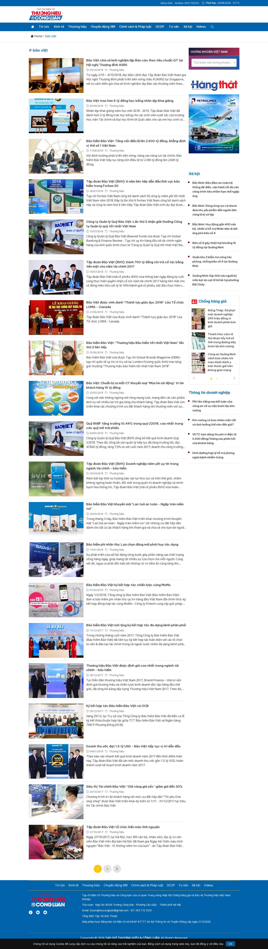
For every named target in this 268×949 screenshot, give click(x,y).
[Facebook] (30, 912)
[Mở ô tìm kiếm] (211, 26)
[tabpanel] (214, 342)
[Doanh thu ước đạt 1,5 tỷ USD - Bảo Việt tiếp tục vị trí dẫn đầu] (56, 761)
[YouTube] (38, 912)
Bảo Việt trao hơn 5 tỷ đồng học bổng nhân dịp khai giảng (129, 101)
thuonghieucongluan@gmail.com (109, 910)
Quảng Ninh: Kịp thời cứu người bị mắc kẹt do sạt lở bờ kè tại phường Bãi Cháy (215, 280)
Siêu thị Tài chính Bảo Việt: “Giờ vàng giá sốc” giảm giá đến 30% (134, 787)
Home (38, 36)
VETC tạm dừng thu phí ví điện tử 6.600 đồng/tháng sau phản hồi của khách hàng (214, 439)
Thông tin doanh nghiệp (209, 392)
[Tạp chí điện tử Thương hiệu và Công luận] (48, 900)
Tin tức (44, 27)
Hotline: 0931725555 (187, 3)
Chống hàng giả (212, 301)
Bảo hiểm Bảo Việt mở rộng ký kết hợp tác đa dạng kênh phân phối (136, 625)
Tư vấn (174, 27)
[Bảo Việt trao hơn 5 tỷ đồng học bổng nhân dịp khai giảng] (56, 116)
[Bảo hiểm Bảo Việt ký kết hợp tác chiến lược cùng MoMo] (56, 600)
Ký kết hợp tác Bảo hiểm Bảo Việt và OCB (117, 706)
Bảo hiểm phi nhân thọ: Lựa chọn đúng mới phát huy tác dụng (132, 544)
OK (230, 943)
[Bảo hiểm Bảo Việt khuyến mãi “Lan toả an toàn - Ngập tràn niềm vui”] (56, 519)
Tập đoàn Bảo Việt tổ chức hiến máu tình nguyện (123, 827)
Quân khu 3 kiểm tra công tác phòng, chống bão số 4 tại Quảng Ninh (214, 261)
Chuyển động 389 (103, 27)
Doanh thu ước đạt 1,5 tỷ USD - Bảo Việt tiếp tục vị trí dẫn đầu (133, 746)
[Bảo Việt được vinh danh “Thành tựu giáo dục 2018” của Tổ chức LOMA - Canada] (56, 317)
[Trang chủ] (33, 26)
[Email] (45, 912)
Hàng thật (166, 3)
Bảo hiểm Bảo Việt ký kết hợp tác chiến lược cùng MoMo (128, 585)
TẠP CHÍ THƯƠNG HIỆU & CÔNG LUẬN (132, 938)
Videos (201, 27)
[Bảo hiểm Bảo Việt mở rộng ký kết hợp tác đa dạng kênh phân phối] (56, 640)
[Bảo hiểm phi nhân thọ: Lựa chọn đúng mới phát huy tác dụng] (56, 559)
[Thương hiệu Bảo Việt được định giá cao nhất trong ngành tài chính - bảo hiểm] (56, 680)
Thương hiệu (77, 27)
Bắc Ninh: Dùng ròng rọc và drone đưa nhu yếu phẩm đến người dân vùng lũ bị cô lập (214, 210)
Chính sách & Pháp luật (135, 27)
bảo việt (50, 36)
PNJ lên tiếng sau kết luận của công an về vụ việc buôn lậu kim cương (213, 406)
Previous (194, 378)
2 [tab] (217, 379)
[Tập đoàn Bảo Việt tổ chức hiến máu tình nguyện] (56, 842)
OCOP (160, 27)
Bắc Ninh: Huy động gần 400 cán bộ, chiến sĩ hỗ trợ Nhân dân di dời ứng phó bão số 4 (215, 229)
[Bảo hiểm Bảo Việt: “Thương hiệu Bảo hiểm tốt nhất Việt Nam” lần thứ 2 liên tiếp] (56, 358)
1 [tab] (211, 379)
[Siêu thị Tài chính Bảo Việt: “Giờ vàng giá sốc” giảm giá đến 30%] (56, 801)
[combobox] (214, 63)
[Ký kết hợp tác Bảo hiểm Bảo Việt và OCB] (56, 721)
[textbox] (214, 63)
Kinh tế (59, 27)
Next (234, 378)
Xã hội (188, 27)
